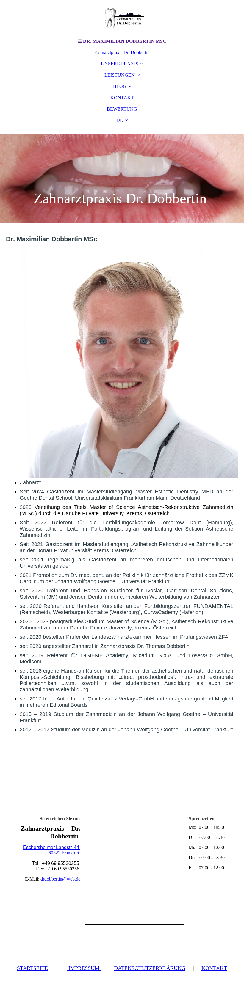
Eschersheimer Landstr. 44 (51, 847)
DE (119, 120)
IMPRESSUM (84, 968)
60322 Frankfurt (64, 852)
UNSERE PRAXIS (119, 63)
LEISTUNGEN (119, 75)
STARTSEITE (32, 968)
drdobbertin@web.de (60, 878)
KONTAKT (122, 97)
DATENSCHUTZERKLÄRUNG (149, 968)
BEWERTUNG (122, 108)
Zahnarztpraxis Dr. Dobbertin (122, 52)
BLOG (119, 86)
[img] (122, 18)
